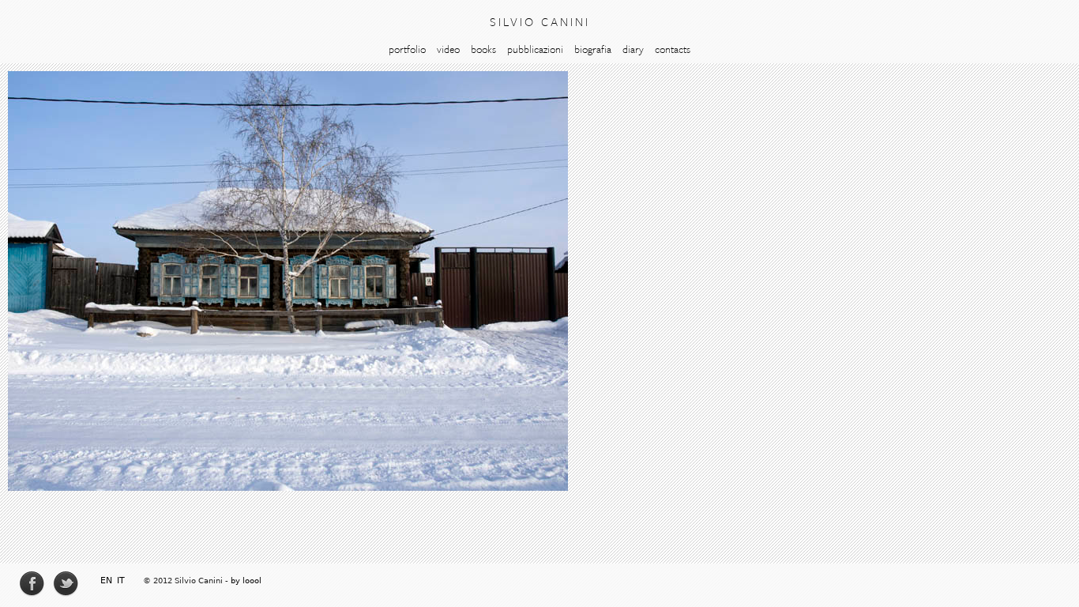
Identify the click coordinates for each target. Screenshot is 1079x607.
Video (448, 49)
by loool (246, 580)
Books (483, 49)
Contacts (672, 49)
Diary (633, 49)
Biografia (592, 49)
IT (121, 580)
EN (106, 580)
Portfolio (407, 49)
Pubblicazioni (535, 49)
